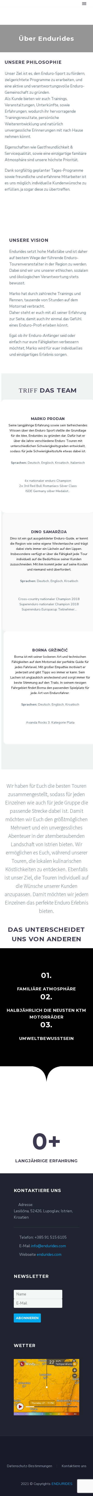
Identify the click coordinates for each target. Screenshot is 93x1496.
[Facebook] (43, 1448)
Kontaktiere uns (74, 1466)
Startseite (69, 10)
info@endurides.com (48, 1246)
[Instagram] (49, 1448)
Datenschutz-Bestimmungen (29, 1466)
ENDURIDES (61, 1483)
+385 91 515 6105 (51, 1237)
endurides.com (49, 1254)
